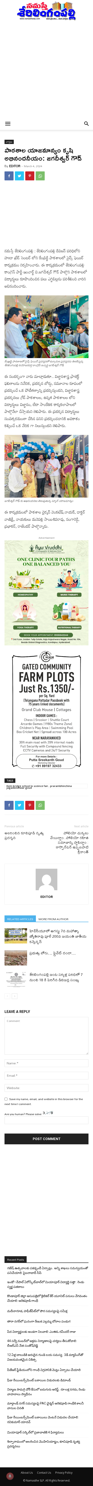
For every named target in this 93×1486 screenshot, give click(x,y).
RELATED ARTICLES (20, 919)
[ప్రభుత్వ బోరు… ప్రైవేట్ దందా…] (16, 958)
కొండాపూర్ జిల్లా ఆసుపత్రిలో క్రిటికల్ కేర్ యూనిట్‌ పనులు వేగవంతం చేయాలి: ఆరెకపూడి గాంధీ (47, 1298)
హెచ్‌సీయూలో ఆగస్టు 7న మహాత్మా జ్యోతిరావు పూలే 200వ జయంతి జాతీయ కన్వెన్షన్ (57, 936)
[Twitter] (19, 175)
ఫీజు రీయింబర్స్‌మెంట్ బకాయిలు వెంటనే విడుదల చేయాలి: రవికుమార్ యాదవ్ (43, 1419)
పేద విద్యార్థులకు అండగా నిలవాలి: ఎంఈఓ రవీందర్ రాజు (41, 1331)
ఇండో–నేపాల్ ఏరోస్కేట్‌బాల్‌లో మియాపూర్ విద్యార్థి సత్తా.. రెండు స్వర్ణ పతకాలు (45, 1284)
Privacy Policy (63, 1473)
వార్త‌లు (9, 142)
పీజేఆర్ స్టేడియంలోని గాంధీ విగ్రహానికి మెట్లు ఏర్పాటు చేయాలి (44, 1370)
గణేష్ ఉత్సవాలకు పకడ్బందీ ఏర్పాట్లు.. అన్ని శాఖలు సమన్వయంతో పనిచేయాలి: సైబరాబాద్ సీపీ (47, 1270)
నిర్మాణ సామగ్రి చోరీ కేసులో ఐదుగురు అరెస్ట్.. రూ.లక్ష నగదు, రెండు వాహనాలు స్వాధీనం (46, 1392)
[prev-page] (7, 996)
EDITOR (14, 166)
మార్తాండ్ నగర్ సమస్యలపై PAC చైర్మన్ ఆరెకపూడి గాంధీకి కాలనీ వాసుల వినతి (45, 1406)
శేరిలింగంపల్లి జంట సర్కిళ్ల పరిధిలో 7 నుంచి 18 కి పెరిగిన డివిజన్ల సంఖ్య (56, 977)
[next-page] (14, 996)
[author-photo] (46, 890)
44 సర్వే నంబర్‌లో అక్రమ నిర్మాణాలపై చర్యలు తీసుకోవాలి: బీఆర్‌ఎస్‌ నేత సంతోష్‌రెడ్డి (42, 1343)
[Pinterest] (29, 175)
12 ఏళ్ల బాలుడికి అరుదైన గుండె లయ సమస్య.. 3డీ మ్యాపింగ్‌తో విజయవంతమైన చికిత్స (45, 1357)
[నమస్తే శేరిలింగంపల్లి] (46, 10)
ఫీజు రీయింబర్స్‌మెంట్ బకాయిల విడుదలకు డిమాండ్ (39, 1380)
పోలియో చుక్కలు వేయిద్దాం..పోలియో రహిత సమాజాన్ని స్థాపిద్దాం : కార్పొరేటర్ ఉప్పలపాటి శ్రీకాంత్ (69, 842)
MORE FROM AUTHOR (53, 919)
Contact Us (44, 1473)
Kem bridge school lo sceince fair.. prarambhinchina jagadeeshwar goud (39, 786)
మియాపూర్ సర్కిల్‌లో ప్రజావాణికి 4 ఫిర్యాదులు (35, 1432)
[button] (7, 124)
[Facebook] (9, 175)
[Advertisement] (46, 69)
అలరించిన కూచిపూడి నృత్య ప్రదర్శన (24, 835)
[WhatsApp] (40, 175)
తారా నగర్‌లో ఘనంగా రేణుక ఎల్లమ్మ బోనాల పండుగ (38, 1321)
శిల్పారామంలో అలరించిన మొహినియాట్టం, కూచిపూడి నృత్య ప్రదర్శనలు (43, 1444)
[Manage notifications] (10, 1476)
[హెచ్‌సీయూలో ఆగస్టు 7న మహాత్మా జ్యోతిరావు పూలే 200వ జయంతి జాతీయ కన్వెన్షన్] (16, 936)
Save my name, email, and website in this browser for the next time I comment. (44, 1101)
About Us (27, 1473)
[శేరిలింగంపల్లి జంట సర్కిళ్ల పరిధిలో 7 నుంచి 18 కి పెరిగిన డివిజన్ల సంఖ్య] (16, 979)
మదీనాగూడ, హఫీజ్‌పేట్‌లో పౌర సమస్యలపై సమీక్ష (37, 1311)
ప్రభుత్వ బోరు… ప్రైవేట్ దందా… (52, 953)
